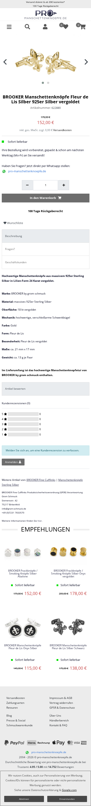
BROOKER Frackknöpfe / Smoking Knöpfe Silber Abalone (22, 573)
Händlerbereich (59, 720)
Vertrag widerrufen (61, 703)
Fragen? (10, 249)
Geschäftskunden (16, 262)
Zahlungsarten (15, 703)
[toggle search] (27, 27)
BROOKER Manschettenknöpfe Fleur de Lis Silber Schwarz (68, 647)
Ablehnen (24, 798)
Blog (9, 715)
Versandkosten (62, 130)
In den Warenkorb (43, 198)
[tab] (45, 236)
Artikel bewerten (15, 389)
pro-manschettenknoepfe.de (27, 171)
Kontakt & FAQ (58, 725)
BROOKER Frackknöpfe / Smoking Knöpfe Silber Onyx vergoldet (68, 573)
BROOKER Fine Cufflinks (41, 480)
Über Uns (55, 715)
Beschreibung (13, 236)
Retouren (12, 708)
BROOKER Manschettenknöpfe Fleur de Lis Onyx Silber (22, 647)
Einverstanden (67, 798)
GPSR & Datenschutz (62, 708)
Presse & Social (15, 720)
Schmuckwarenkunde (19, 725)
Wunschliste (14, 223)
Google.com (69, 790)
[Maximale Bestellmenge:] (63, 185)
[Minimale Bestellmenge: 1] (27, 185)
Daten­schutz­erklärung (45, 790)
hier (40, 520)
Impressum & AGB (60, 698)
